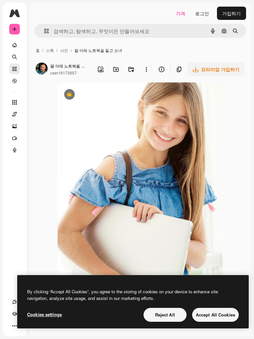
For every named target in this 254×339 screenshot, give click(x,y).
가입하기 (231, 13)
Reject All (165, 315)
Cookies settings (44, 314)
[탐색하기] (14, 80)
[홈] (14, 45)
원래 (96, 95)
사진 (64, 50)
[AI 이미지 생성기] (14, 126)
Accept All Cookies (215, 315)
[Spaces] (14, 114)
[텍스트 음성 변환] (14, 150)
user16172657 (63, 72)
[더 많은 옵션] (146, 69)
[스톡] (14, 69)
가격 (180, 13)
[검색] (14, 57)
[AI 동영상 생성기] (14, 138)
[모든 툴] (14, 102)
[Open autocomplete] (44, 30)
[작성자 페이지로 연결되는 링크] (42, 69)
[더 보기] (14, 325)
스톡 (50, 50)
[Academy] (14, 314)
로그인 (202, 13)
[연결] (14, 302)
